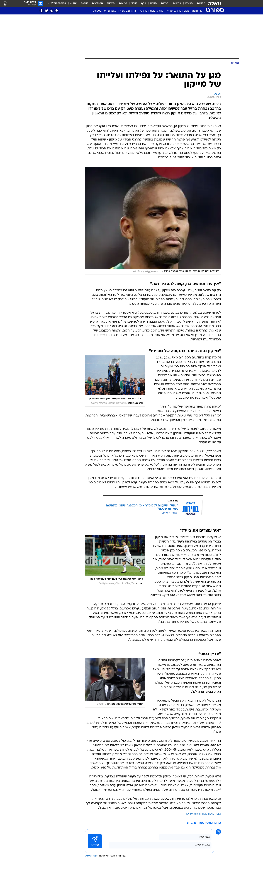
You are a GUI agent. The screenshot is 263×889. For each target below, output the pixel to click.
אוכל (134, 3)
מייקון (211, 814)
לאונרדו (203, 814)
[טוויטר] (46, 10)
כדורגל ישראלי (173, 11)
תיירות (111, 3)
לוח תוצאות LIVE (193, 11)
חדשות (201, 3)
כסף (143, 3)
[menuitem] (199, 4)
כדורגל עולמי (157, 11)
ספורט (189, 3)
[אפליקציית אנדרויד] (56, 10)
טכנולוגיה (97, 3)
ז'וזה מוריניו (192, 814)
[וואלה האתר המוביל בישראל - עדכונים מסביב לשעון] (214, 3)
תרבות (165, 3)
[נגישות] (5, 3)
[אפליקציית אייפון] (51, 10)
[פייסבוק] (41, 10)
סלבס (153, 3)
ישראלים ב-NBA (128, 11)
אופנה (84, 3)
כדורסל (143, 11)
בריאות (123, 3)
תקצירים (112, 11)
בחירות (177, 3)
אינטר (218, 814)
